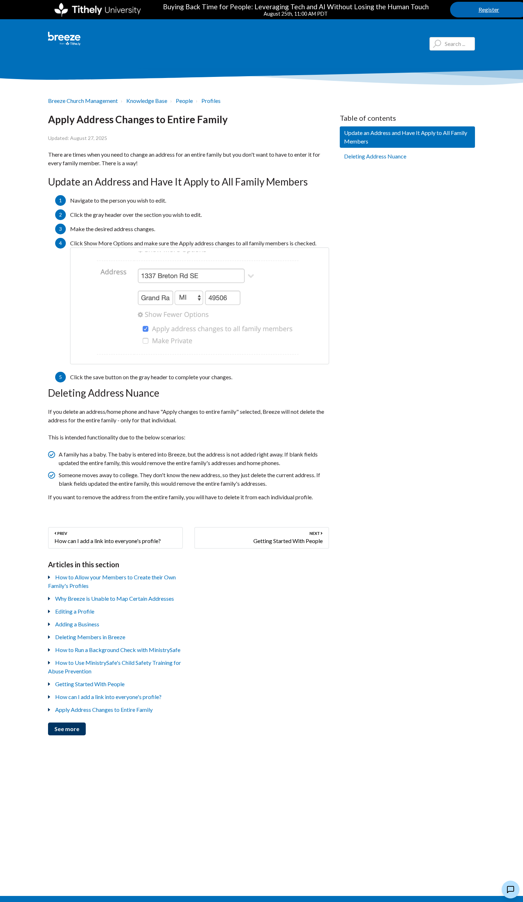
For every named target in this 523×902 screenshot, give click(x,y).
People (184, 100)
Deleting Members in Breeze (90, 637)
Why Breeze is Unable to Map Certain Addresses (114, 598)
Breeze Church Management (83, 100)
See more (66, 728)
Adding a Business (77, 624)
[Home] (64, 39)
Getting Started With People (90, 684)
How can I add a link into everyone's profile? (108, 696)
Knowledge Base (146, 100)
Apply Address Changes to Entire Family (104, 709)
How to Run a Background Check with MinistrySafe (117, 649)
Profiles (211, 100)
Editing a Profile (74, 611)
